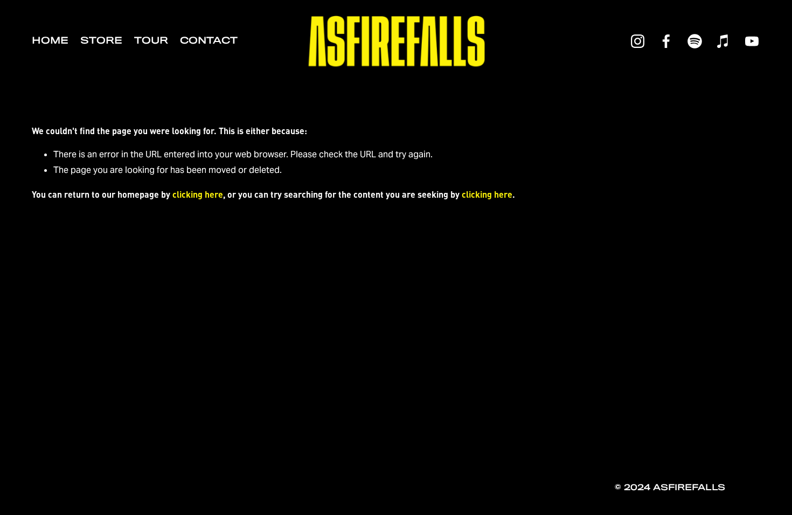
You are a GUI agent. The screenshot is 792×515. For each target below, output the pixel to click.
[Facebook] (666, 41)
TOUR (151, 41)
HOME (50, 41)
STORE (101, 41)
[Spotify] (694, 41)
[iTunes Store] (723, 41)
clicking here (197, 194)
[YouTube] (752, 41)
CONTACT (209, 41)
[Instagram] (637, 41)
